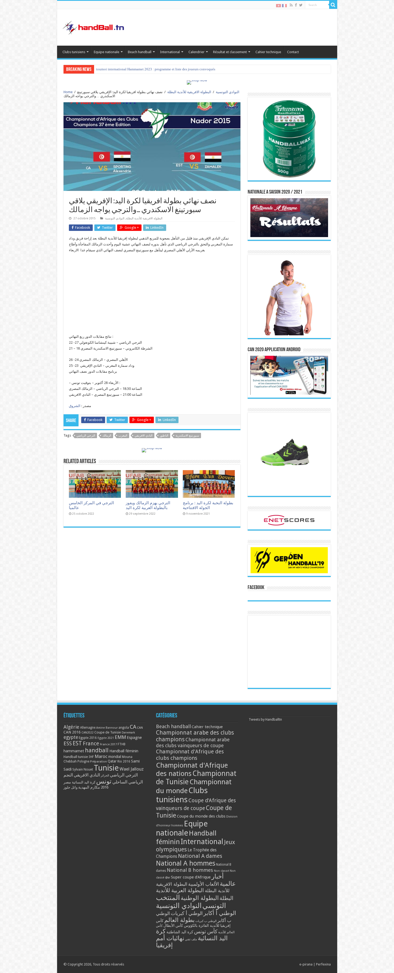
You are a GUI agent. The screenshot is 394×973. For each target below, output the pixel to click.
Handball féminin (123, 751)
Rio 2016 (123, 761)
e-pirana (306, 964)
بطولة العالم (179, 919)
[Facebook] (296, 5)
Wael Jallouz (132, 769)
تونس (103, 781)
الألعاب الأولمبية (203, 884)
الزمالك (106, 435)
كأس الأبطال (173, 925)
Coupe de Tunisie (107, 732)
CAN (140, 727)
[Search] (333, 5)
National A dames (200, 856)
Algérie (71, 727)
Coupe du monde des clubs (201, 816)
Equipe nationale (106, 52)
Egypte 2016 (88, 738)
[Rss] (291, 5)
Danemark (128, 732)
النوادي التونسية (227, 92)
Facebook (256, 587)
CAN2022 (87, 732)
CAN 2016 (72, 732)
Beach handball (139, 52)
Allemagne (87, 727)
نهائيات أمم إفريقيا (170, 942)
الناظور (164, 435)
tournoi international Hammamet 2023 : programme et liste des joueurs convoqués (155, 69)
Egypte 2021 (106, 738)
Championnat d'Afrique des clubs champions (190, 754)
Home (68, 92)
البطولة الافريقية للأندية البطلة (189, 92)
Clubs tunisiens (73, 52)
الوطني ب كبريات (206, 921)
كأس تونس (205, 931)
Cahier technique (268, 52)
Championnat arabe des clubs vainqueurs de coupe (193, 742)
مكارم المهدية (89, 787)
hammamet (74, 751)
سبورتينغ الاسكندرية (187, 435)
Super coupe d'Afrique (191, 877)
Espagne (134, 737)
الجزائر (105, 775)
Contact (293, 52)
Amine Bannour (107, 727)
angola (123, 727)
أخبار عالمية (223, 880)
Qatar (112, 761)
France (91, 743)
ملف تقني (191, 939)
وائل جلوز (70, 787)
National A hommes (185, 863)
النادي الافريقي (144, 435)
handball (97, 750)
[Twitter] (301, 5)
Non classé (221, 871)
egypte (71, 737)
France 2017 (108, 744)
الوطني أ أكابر (219, 913)
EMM (120, 737)
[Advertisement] (152, 296)
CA (133, 727)
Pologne (83, 761)
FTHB (121, 744)
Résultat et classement (230, 52)
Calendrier (196, 52)
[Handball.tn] (94, 26)
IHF (91, 757)
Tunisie (106, 767)
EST (77, 743)
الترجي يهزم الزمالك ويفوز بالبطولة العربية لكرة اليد (148, 505)
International (170, 52)
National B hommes (190, 870)
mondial (114, 756)
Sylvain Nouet (82, 769)
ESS (68, 743)
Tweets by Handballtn (265, 719)
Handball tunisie (76, 757)
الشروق (74, 406)
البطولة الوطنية (200, 897)
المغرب (122, 435)
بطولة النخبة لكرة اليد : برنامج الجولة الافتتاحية (208, 505)
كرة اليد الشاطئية (179, 932)
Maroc (101, 756)
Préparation (98, 761)
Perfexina (323, 964)
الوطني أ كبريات (187, 913)
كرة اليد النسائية (83, 782)
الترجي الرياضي (85, 435)
